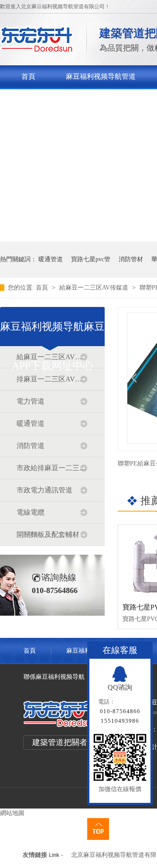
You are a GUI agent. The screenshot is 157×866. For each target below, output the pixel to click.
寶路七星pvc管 (90, 259)
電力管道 (30, 401)
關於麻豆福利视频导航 (56, 99)
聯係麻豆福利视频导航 (54, 677)
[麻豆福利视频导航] (37, 50)
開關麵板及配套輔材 (48, 534)
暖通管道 (50, 259)
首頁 (28, 76)
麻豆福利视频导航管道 (101, 76)
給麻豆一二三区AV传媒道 (94, 287)
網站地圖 (12, 813)
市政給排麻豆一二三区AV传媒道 (52, 468)
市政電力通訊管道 (44, 490)
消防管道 (30, 445)
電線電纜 (30, 512)
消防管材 (131, 259)
